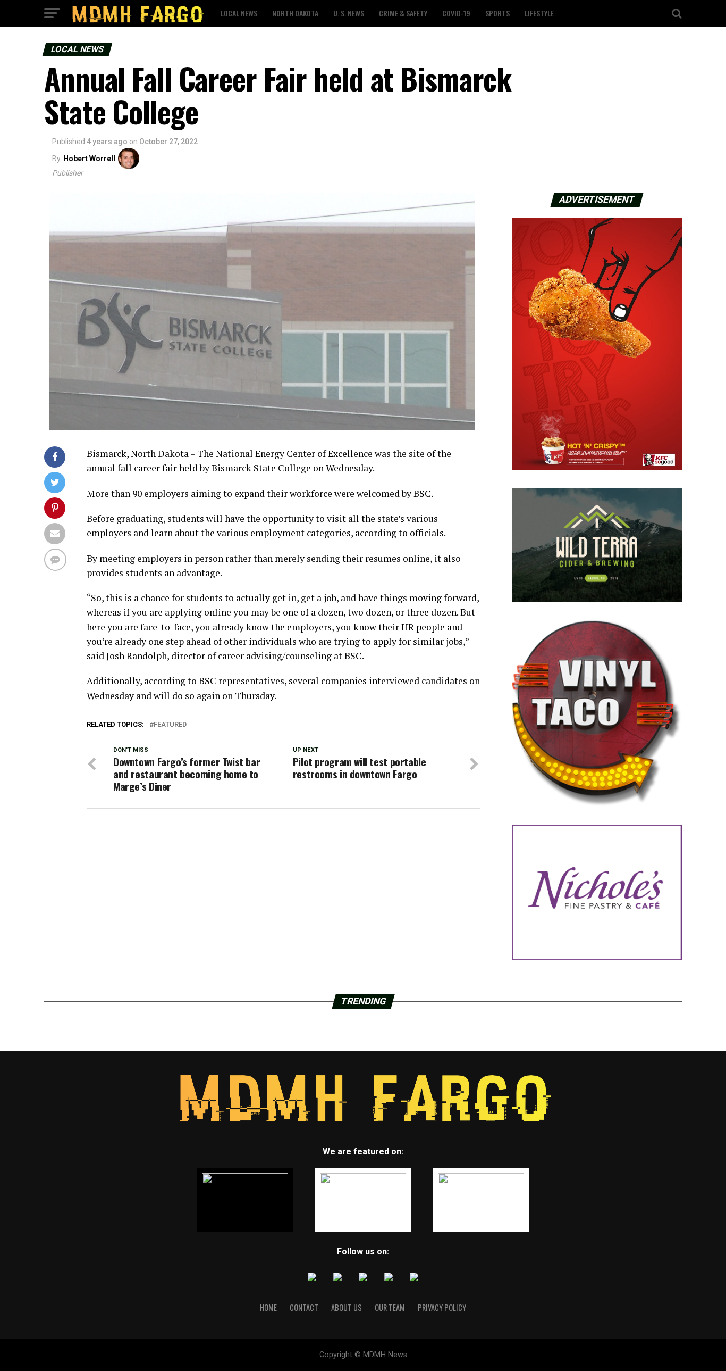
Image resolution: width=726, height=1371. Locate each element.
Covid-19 (456, 13)
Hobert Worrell (89, 158)
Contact (304, 1307)
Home (268, 1307)
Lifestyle (539, 13)
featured (170, 724)
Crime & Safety (403, 13)
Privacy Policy (442, 1307)
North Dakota (295, 13)
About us (346, 1307)
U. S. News (348, 13)
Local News (239, 13)
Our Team (390, 1307)
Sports (497, 13)
